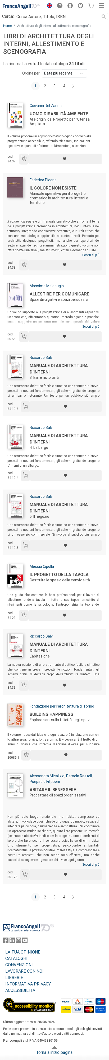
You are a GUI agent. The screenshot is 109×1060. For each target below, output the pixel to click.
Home (7, 26)
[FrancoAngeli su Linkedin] (12, 941)
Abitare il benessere (53, 789)
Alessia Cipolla (42, 566)
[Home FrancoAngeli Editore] (21, 6)
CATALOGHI (16, 958)
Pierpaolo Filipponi (45, 781)
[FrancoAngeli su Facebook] (5, 941)
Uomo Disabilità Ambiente (59, 113)
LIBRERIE (14, 977)
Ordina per (31, 73)
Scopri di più (90, 255)
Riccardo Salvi (41, 357)
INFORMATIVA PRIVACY (28, 984)
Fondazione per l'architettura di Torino (62, 706)
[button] (48, 6)
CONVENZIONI (19, 964)
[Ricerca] (103, 16)
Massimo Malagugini (47, 286)
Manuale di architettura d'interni (59, 369)
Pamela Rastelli (79, 776)
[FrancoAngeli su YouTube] (25, 941)
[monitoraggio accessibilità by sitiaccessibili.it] (29, 1001)
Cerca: (8, 16)
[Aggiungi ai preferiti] (65, 159)
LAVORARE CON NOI (24, 971)
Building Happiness (51, 714)
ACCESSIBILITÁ (20, 990)
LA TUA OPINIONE (22, 952)
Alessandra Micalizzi (47, 776)
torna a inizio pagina (54, 1052)
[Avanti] (73, 86)
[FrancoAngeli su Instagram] (18, 941)
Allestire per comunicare (59, 294)
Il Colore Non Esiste (53, 188)
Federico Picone (43, 180)
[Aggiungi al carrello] (24, 159)
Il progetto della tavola (59, 574)
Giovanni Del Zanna (46, 106)
